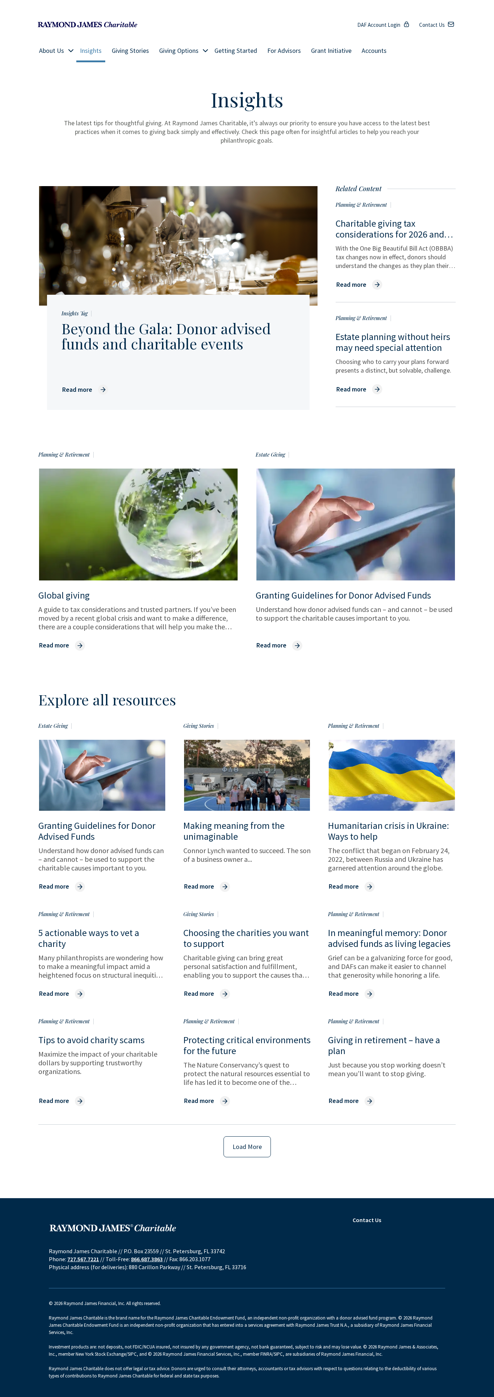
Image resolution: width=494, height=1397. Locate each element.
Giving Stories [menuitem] (130, 50)
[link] (85, 389)
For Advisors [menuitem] (284, 50)
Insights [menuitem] (91, 50)
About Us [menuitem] (51, 50)
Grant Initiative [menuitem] (331, 50)
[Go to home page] (87, 25)
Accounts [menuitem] (374, 50)
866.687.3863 (147, 1259)
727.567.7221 (83, 1259)
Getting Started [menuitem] (235, 50)
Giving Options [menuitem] (179, 50)
